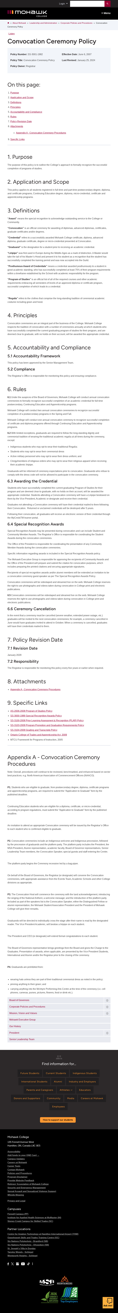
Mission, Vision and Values (23, 1013)
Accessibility (13, 1151)
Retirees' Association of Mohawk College (28, 1184)
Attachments (16, 126)
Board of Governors (19, 1000)
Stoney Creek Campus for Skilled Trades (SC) (30, 1221)
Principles (15, 107)
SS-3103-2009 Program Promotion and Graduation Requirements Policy (47, 725)
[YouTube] (23, 1264)
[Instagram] (17, 1264)
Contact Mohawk (15, 1169)
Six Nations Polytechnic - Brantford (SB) (27, 1241)
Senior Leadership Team (21, 1039)
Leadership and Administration (43, 23)
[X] (12, 1264)
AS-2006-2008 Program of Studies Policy (31, 711)
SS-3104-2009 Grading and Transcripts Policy (33, 730)
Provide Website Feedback (20, 1180)
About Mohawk (19, 23)
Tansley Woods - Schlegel (20, 1252)
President (14, 1033)
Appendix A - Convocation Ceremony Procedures (41, 133)
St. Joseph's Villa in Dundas (21, 1248)
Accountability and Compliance (26, 112)
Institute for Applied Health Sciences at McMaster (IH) (34, 1217)
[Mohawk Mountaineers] (64, 1285)
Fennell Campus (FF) (17, 1214)
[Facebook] (8, 1264)
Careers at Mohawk (17, 1162)
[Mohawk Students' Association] (47, 1285)
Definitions (15, 102)
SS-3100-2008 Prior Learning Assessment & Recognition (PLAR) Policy (47, 720)
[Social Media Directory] (32, 1264)
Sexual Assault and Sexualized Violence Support (31, 1191)
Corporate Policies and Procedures (76, 23)
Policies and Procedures (19, 1173)
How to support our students (58, 1119)
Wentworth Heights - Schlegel (22, 1255)
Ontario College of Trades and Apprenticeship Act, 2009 (38, 735)
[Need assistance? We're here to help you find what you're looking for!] (108, 1302)
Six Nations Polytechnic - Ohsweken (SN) (28, 1245)
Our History (15, 1026)
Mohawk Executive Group (22, 1019)
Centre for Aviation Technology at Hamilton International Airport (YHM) (42, 1234)
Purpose (14, 92)
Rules (13, 116)
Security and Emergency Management (26, 1187)
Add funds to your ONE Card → (23, 1155)
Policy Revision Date (21, 121)
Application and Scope (22, 97)
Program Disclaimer (17, 1177)
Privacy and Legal (16, 1201)
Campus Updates (16, 1159)
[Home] (38, 13)
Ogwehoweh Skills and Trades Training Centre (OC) (33, 1237)
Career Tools (13, 1166)
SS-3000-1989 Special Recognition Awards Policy (36, 716)
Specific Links (17, 139)
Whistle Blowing (15, 1195)
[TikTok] (28, 1264)
